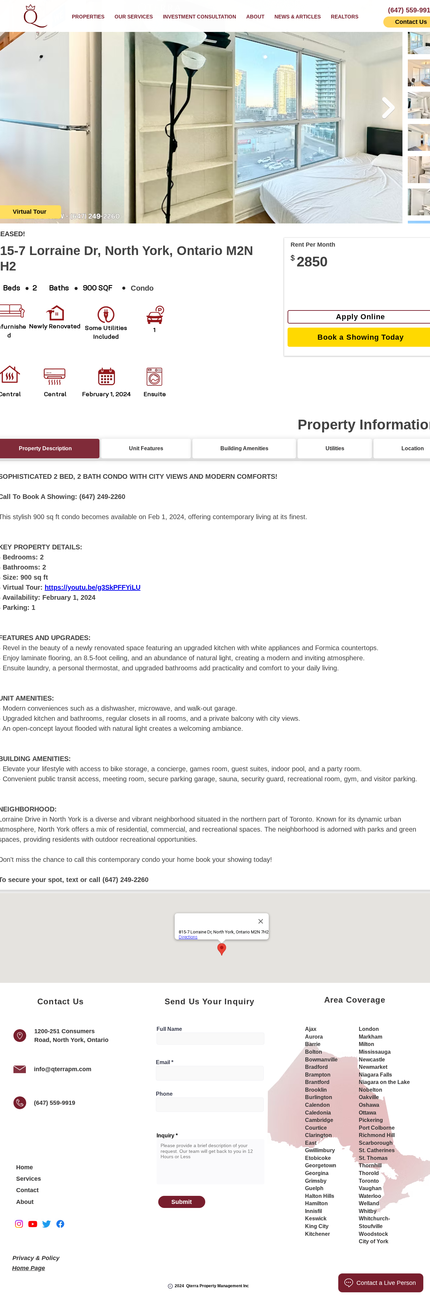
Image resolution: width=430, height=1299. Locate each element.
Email (163, 1062)
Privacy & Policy (35, 1258)
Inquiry (165, 1135)
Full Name (169, 1029)
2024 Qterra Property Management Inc (212, 1286)
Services (28, 1178)
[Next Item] (388, 108)
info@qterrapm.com (62, 1069)
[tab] (146, 448)
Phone (164, 1094)
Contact (27, 1190)
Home (24, 1167)
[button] (134, 17)
